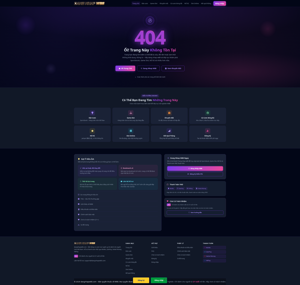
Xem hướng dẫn (196, 212)
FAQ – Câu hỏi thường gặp (90, 199)
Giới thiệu (154, 247)
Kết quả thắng (206, 3)
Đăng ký (154, 259)
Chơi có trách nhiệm (157, 255)
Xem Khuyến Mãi (174, 68)
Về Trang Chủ (126, 68)
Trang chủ (135, 3)
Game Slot (153, 3)
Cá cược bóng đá (176, 3)
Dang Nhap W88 (149, 68)
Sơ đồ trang (85, 225)
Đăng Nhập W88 (196, 168)
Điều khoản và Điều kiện (89, 209)
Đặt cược (145, 3)
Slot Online (195, 3)
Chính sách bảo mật (87, 214)
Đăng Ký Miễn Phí (196, 174)
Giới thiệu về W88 (87, 204)
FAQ (152, 251)
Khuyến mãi (164, 3)
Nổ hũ (186, 3)
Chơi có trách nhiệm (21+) (90, 220)
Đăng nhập (219, 3)
